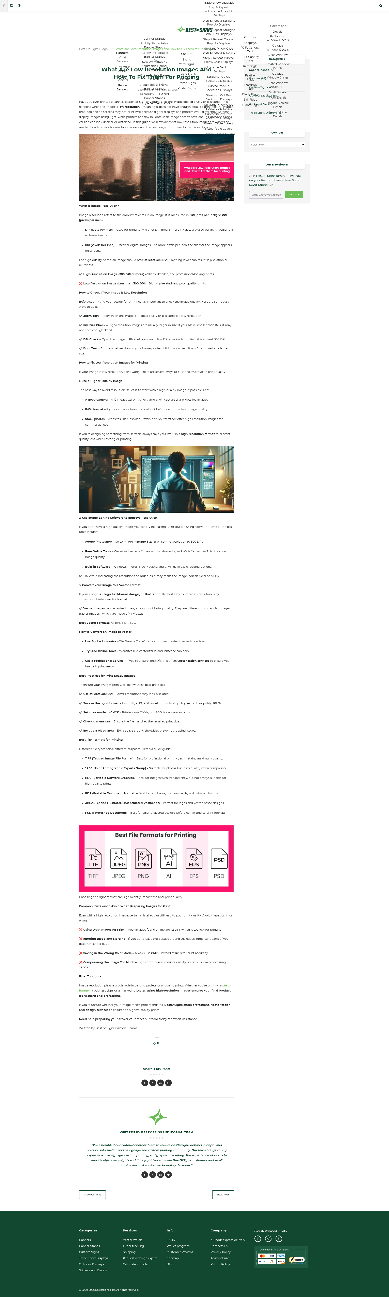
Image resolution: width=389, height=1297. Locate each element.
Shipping (129, 1252)
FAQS (171, 1240)
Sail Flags (250, 99)
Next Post (223, 1195)
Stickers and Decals (93, 1270)
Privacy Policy (221, 1252)
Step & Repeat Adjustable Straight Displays (218, 11)
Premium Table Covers (218, 134)
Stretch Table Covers (218, 123)
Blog (170, 1264)
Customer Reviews (180, 1252)
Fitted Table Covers (218, 128)
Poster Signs (187, 88)
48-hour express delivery (228, 1240)
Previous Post (92, 1195)
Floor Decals (277, 97)
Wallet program (178, 1246)
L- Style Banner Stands (154, 103)
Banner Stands (154, 38)
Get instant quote (135, 1264)
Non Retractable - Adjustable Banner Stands (154, 66)
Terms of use (220, 1258)
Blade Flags (250, 94)
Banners (122, 53)
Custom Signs (89, 1252)
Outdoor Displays (91, 1264)
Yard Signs (186, 64)
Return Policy (220, 1264)
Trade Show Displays (218, 2)
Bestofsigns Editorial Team (167, 1132)
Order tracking (133, 1246)
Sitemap (173, 1258)
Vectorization (132, 1240)
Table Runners (219, 139)
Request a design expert (140, 1258)
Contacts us (219, 1246)
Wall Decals (277, 92)
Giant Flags (250, 105)
